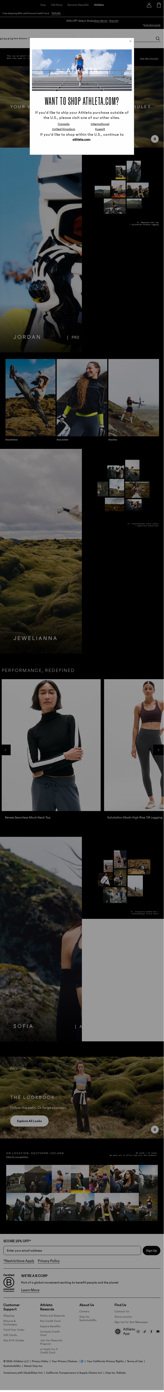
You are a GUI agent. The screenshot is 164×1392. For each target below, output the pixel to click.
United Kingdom (63, 129)
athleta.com (81, 139)
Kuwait (100, 129)
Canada (64, 124)
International (100, 124)
